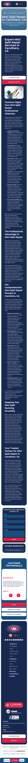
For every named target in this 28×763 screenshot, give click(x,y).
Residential (13, 644)
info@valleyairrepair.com (9, 731)
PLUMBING (12, 676)
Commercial (13, 659)
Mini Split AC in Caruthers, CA (14, 550)
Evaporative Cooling (14, 651)
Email (5, 519)
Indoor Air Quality (13, 653)
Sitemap (23, 753)
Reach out (18, 489)
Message (6, 530)
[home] (7, 4)
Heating (11, 648)
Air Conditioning (13, 646)
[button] (21, 760)
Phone (5, 524)
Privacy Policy (6, 753)
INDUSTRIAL (12, 671)
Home (5, 13)
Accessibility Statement (15, 753)
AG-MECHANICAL (14, 673)
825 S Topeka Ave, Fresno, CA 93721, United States (14, 723)
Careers (11, 656)
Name (5, 514)
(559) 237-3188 (6, 727)
